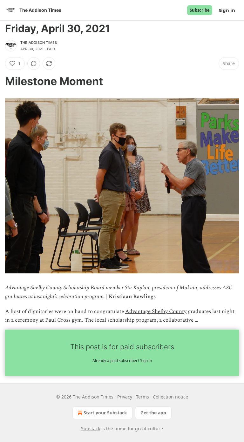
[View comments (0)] (33, 63)
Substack (90, 428)
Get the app (153, 413)
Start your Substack (105, 413)
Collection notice (170, 397)
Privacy (124, 397)
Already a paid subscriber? (122, 360)
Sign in (227, 10)
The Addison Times (38, 42)
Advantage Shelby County (155, 311)
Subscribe (200, 10)
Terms (142, 397)
